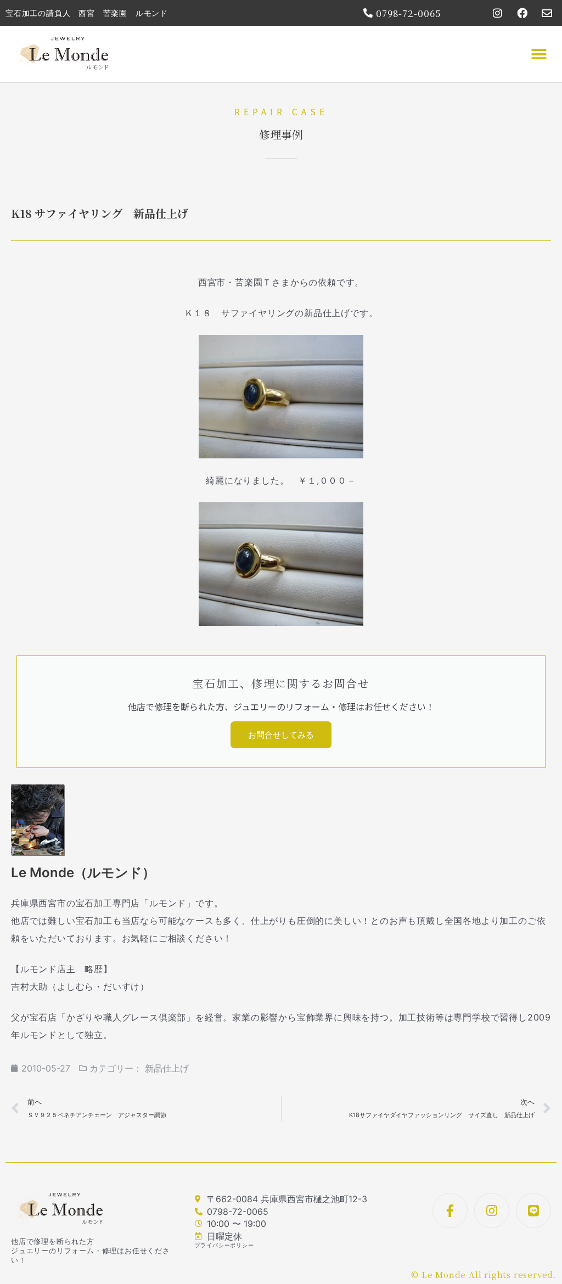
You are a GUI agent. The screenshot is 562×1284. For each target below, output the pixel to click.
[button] (538, 54)
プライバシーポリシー (224, 1245)
